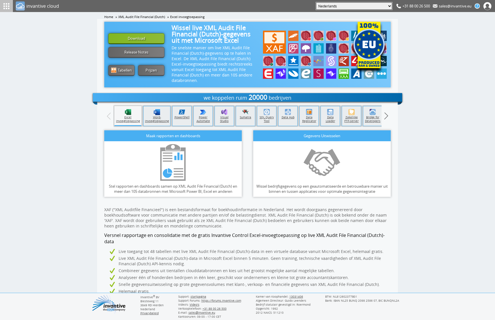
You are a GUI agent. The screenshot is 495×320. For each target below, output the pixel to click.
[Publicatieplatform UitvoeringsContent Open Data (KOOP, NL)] (281, 61)
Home (108, 17)
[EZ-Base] (344, 61)
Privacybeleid (149, 313)
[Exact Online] (268, 73)
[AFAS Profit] (356, 73)
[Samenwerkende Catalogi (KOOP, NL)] (344, 48)
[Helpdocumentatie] (477, 6)
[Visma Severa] (318, 73)
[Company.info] (369, 73)
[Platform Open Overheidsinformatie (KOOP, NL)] (331, 36)
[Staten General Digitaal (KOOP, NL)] (344, 36)
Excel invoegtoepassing (187, 17)
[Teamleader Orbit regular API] (331, 73)
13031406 (296, 297)
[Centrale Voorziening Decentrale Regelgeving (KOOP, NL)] (268, 61)
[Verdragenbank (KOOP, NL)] (318, 36)
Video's (194, 305)
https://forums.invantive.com (221, 301)
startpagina (198, 297)
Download (136, 38)
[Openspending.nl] (293, 48)
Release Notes (136, 52)
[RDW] (293, 36)
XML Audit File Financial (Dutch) (141, 17)
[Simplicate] (331, 61)
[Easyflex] (306, 73)
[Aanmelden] (487, 6)
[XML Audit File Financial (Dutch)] (274, 42)
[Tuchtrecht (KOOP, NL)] (306, 36)
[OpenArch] (306, 48)
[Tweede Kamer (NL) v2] (331, 48)
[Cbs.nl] (318, 48)
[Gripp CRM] (318, 61)
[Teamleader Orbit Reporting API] (281, 73)
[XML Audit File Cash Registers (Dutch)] (344, 73)
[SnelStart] (293, 61)
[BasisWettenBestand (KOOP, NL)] (306, 61)
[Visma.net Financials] (293, 73)
